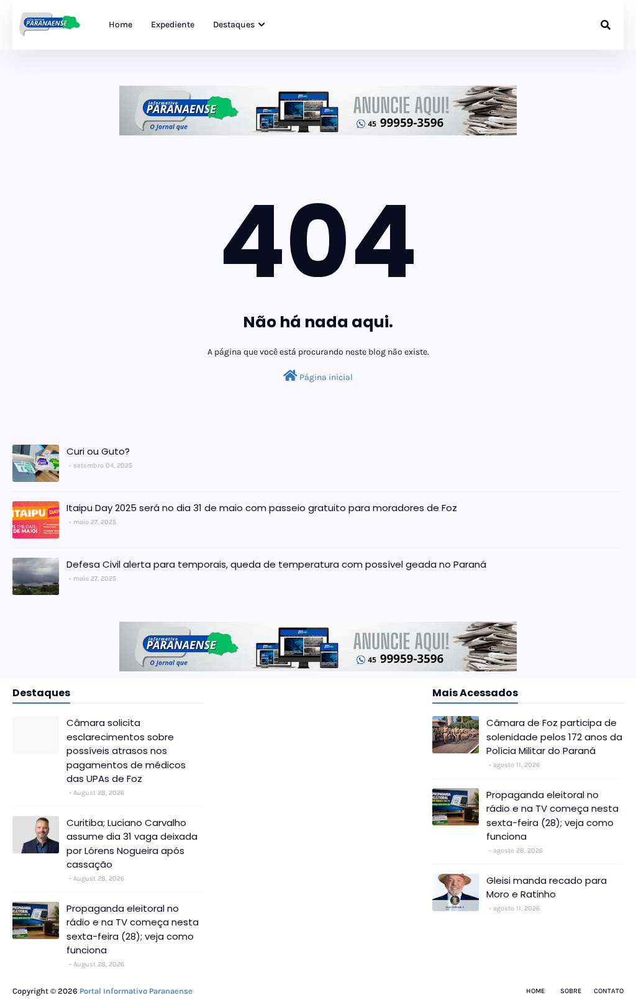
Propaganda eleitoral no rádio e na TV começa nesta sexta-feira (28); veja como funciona (132, 929)
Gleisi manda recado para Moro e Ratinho (546, 887)
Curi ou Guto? (98, 451)
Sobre (570, 991)
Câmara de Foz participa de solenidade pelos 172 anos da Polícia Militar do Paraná (554, 736)
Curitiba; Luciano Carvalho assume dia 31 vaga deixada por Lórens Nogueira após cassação (132, 843)
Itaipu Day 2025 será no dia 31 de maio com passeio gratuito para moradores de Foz (261, 507)
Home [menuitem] (120, 24)
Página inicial (325, 377)
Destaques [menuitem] (234, 24)
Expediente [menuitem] (172, 24)
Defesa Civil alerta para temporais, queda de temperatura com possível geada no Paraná (276, 564)
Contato (609, 991)
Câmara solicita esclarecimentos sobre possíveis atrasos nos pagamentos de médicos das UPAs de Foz (126, 750)
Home (535, 991)
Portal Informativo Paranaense (136, 991)
